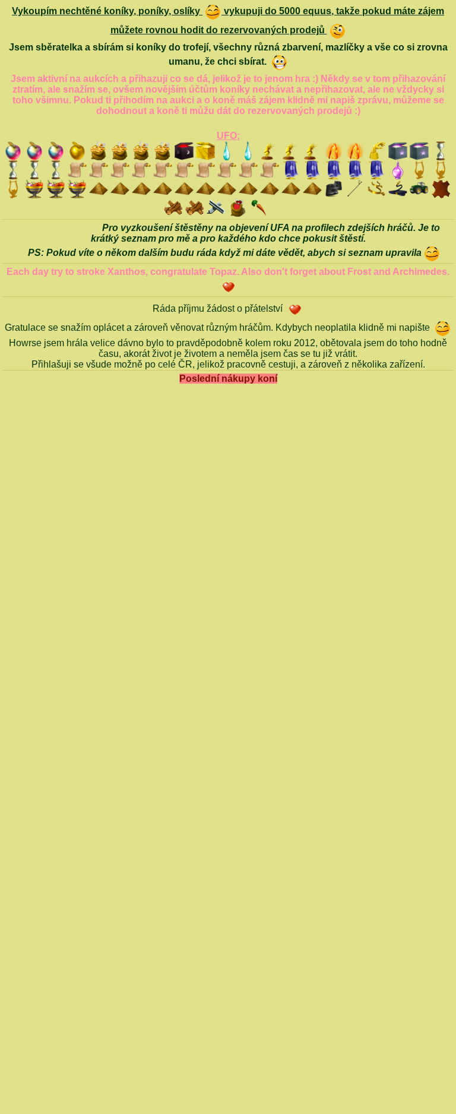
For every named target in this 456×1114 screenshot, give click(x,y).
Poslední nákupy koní (228, 379)
